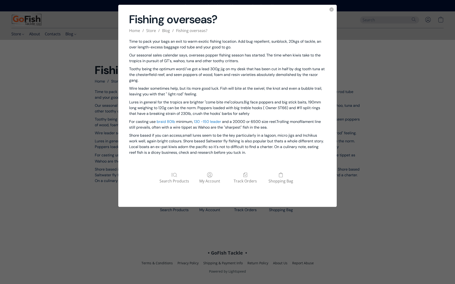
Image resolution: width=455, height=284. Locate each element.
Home (134, 30)
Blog (166, 30)
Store (151, 30)
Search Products (174, 180)
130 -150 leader (207, 121)
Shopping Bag (280, 180)
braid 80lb (166, 121)
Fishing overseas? (191, 30)
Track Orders (245, 180)
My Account (209, 180)
